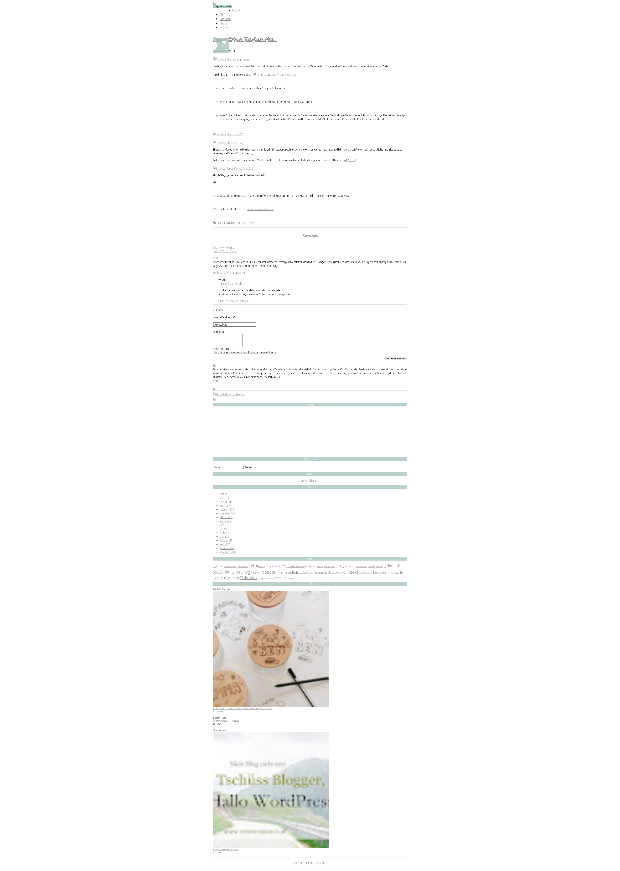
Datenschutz (312, 863)
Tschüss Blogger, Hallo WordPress (226, 849)
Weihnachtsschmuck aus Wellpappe (226, 720)
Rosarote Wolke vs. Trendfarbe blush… (245, 39)
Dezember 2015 (227, 509)
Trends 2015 (385, 572)
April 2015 (224, 533)
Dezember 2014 (227, 548)
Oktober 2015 (226, 517)
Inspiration (225, 19)
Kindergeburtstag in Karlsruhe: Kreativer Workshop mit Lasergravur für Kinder (242, 708)
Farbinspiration (301, 567)
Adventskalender (230, 566)
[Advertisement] (310, 432)
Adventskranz (243, 566)
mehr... (216, 381)
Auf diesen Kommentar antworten (229, 272)
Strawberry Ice (368, 573)
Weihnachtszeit (270, 578)
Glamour (378, 567)
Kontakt (323, 863)
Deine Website (220, 324)
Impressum (298, 863)
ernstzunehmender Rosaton (260, 209)
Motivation (310, 573)
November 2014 (227, 552)
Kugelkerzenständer (283, 572)
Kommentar (218, 332)
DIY (221, 14)
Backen (253, 565)
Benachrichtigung (221, 349)
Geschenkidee (371, 567)
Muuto (327, 572)
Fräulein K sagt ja (221, 589)
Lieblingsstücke (299, 572)
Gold (385, 567)
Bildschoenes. (220, 717)
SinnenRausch (220, 730)
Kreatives (224, 27)
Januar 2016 (225, 505)
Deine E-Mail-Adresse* (224, 317)
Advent (219, 566)
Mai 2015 (224, 529)
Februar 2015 (226, 540)
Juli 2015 (223, 525)
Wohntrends (291, 578)
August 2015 (225, 521)
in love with (255, 572)
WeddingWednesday (230, 578)
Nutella (334, 573)
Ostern (339, 572)
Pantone (351, 160)
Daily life (236, 10)
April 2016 (224, 494)
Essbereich (291, 566)
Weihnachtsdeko (262, 578)
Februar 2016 (226, 502)
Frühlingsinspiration (237, 223)
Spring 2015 (362, 573)
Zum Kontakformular (310, 480)
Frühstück (358, 567)
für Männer (364, 567)
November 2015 (227, 513)
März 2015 (224, 536)
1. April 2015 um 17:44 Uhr (225, 251)
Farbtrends (222, 223)
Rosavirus (244, 195)
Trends (251, 223)
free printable (329, 566)
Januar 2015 (225, 544)
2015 (214, 567)
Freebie (320, 566)
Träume (393, 573)
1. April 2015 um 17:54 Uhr (230, 283)
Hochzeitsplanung (237, 572)
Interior (223, 23)
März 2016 (224, 498)
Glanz (381, 567)
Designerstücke (273, 566)
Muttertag (318, 572)
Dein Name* (219, 310)
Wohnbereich (281, 578)
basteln (261, 566)
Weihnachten (248, 577)
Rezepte (353, 572)
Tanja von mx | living (222, 247)
